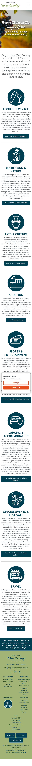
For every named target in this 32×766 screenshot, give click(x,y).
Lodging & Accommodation (16, 434)
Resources (24, 698)
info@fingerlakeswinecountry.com (16, 668)
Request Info (16, 727)
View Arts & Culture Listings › (16, 263)
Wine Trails (8, 686)
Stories (24, 712)
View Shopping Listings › (16, 320)
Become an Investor (16, 725)
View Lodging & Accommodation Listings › (16, 479)
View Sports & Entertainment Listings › (16, 400)
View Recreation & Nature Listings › (16, 203)
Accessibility (10, 750)
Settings (16, 383)
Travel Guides (24, 703)
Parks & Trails (8, 682)
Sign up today (18, 648)
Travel (16, 586)
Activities (24, 677)
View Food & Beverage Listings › (16, 136)
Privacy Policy (20, 750)
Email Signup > (16, 740)
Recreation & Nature (16, 169)
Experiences (8, 698)
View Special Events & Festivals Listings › (16, 554)
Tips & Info (24, 710)
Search (11, 735)
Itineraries (24, 700)
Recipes (24, 705)
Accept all (16, 387)
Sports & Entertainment (16, 353)
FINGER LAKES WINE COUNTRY (16, 664)
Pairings (24, 707)
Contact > (21, 735)
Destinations (8, 677)
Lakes (8, 684)
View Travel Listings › (16, 628)
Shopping (16, 295)
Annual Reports (16, 723)
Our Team (16, 720)
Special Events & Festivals (16, 513)
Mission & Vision (16, 718)
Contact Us (16, 730)
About (16, 715)
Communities (8, 679)
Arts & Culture (15, 234)
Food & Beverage (16, 109)
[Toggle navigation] (28, 5)
